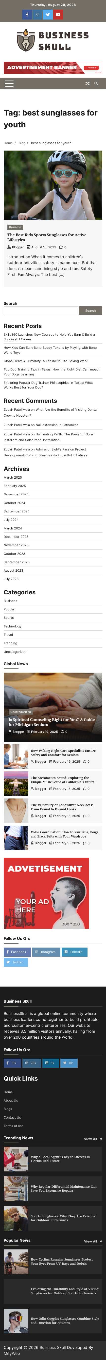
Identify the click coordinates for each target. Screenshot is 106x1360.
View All (90, 1139)
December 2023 (16, 537)
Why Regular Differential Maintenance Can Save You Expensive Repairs (63, 1189)
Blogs (8, 1109)
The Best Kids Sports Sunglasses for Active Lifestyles (47, 237)
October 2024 (14, 503)
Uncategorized (15, 652)
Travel (8, 635)
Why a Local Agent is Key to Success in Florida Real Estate (60, 1159)
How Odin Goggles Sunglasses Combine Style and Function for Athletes (65, 1321)
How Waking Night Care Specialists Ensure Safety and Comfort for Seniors (63, 753)
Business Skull (53, 1347)
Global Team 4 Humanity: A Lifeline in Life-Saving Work (46, 361)
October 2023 (14, 554)
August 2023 (13, 570)
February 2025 (15, 486)
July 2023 (11, 579)
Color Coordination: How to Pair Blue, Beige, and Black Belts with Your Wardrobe (65, 834)
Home (8, 1092)
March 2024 (13, 528)
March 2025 (13, 477)
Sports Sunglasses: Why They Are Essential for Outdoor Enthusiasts (63, 1218)
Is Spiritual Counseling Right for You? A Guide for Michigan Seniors (52, 722)
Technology (12, 626)
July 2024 (11, 520)
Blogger (18, 247)
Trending (10, 643)
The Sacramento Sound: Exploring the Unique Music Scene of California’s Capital (63, 780)
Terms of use (14, 1126)
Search (10, 303)
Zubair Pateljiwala (17, 409)
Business (15, 227)
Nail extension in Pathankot (57, 425)
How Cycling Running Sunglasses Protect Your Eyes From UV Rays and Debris (62, 1261)
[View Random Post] (87, 83)
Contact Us (12, 1117)
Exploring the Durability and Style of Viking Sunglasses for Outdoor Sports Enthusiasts (64, 1291)
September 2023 (17, 562)
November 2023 (16, 545)
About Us (11, 1100)
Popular (9, 609)
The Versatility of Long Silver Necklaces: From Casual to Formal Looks (62, 807)
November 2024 (16, 494)
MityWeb (12, 1353)
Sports (9, 618)
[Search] (96, 83)
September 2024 (17, 511)
